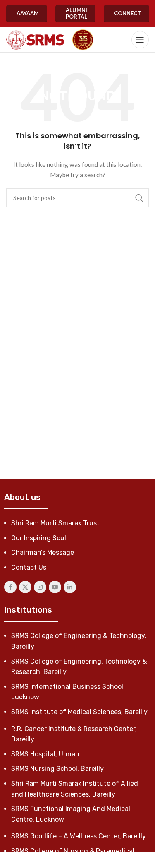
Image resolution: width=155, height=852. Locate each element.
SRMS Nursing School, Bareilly (57, 769)
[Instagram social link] (40, 587)
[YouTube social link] (55, 587)
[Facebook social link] (10, 587)
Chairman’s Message (42, 552)
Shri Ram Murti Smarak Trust (55, 523)
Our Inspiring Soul (38, 538)
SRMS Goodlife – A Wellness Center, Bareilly (78, 836)
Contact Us (28, 567)
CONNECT (127, 13)
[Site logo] (35, 40)
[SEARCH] (139, 197)
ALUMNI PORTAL (76, 13)
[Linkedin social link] (70, 587)
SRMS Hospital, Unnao (45, 754)
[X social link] (25, 587)
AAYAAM (28, 13)
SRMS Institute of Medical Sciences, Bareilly (79, 712)
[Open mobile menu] (140, 39)
